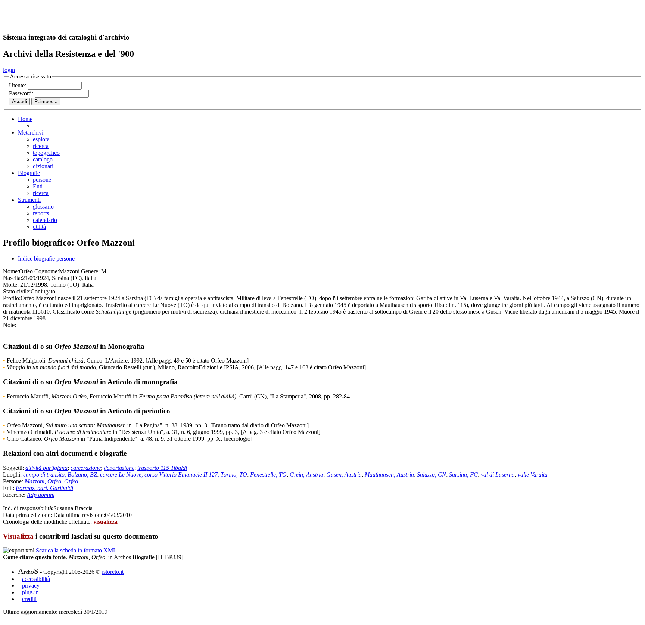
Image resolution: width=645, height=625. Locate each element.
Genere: (90, 271)
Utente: (18, 85)
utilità (39, 227)
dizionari (43, 166)
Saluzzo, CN (431, 474)
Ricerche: (15, 495)
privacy (31, 585)
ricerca (41, 146)
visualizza (105, 521)
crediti (29, 599)
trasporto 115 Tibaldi (162, 468)
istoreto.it (113, 572)
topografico (46, 153)
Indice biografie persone (46, 258)
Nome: (11, 271)
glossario (43, 206)
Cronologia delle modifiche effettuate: (48, 521)
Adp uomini (40, 495)
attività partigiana (46, 468)
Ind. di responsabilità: (28, 508)
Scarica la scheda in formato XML (76, 550)
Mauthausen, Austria (389, 474)
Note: (9, 325)
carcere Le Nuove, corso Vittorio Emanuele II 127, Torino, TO (173, 474)
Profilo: (12, 298)
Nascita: (12, 278)
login (9, 70)
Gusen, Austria (344, 474)
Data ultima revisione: (79, 515)
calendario (45, 220)
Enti (38, 186)
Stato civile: (17, 291)
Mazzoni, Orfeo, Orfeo (51, 481)
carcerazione (86, 468)
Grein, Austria (306, 474)
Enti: (9, 488)
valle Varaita (533, 474)
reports (41, 213)
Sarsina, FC (463, 474)
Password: (22, 93)
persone (42, 179)
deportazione (119, 468)
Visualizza (18, 536)
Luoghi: (13, 474)
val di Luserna (498, 474)
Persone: (14, 481)
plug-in (30, 592)
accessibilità (36, 579)
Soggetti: (14, 468)
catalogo (43, 159)
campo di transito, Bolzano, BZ (60, 474)
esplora (41, 139)
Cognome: (46, 271)
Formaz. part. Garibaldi (44, 488)
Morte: (11, 284)
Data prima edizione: (27, 515)
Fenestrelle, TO (268, 474)
